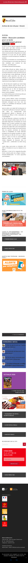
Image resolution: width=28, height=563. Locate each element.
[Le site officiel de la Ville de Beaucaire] (11, 20)
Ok (11, 560)
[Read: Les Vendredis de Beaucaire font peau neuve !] (3, 351)
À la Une (13, 44)
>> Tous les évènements (18, 334)
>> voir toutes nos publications (18, 391)
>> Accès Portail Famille (10, 425)
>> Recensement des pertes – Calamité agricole (11, 414)
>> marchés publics (9, 434)
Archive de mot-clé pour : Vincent (13, 26)
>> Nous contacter (9, 248)
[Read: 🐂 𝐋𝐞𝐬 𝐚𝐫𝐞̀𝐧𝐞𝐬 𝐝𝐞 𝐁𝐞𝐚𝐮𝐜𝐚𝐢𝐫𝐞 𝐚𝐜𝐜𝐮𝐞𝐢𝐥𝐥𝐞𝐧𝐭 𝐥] (3, 363)
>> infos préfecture (9, 475)
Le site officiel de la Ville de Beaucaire (14, 2)
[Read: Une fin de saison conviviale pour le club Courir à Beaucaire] (3, 357)
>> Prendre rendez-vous (10, 239)
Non (17, 560)
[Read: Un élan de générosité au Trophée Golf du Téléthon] (3, 345)
